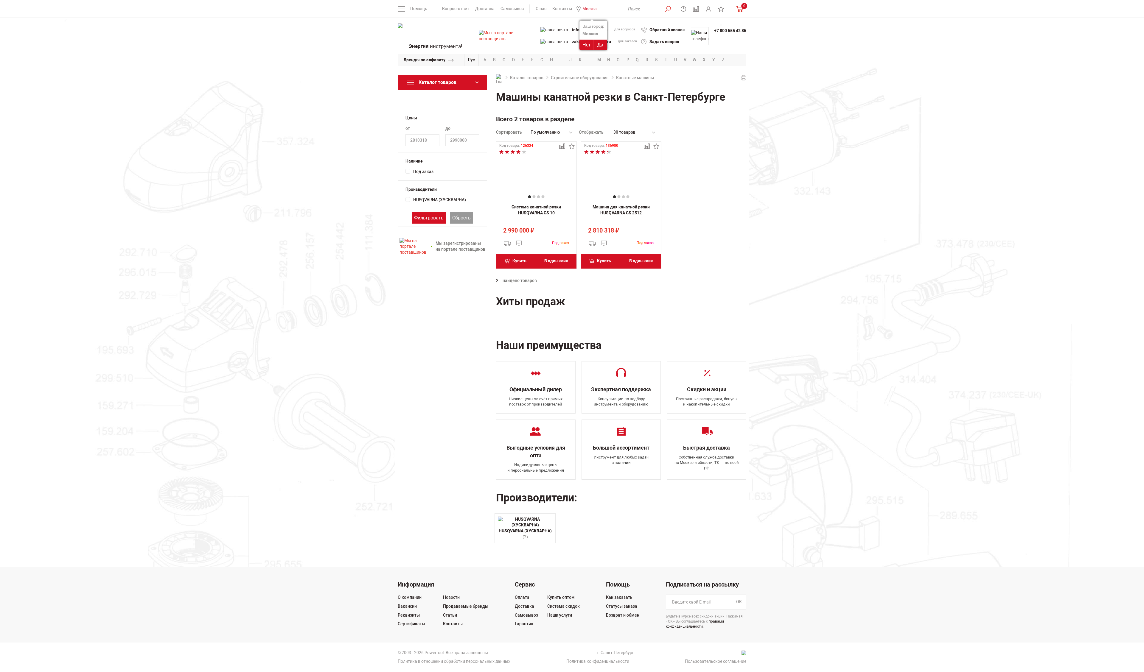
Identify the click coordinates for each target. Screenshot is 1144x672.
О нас (541, 8)
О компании (410, 597)
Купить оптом (561, 597)
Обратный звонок (667, 29)
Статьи (450, 615)
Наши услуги (559, 615)
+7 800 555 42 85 (730, 30)
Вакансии (407, 606)
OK (739, 602)
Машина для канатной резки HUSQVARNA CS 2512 (621, 210)
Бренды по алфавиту (424, 59)
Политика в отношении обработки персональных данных (454, 661)
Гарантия (524, 623)
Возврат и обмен (622, 615)
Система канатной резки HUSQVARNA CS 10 (536, 210)
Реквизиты (409, 615)
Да (600, 44)
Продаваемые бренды (465, 606)
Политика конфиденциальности (597, 661)
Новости (451, 597)
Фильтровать (429, 218)
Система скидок (563, 606)
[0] (738, 9)
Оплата (522, 597)
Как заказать (619, 597)
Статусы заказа (621, 606)
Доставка (485, 8)
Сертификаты (411, 623)
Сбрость (461, 218)
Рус (471, 59)
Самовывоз (512, 8)
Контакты (562, 8)
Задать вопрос (664, 41)
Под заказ (423, 171)
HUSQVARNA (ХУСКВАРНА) (439, 199)
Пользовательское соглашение (715, 661)
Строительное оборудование (580, 77)
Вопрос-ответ (455, 8)
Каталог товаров (526, 77)
